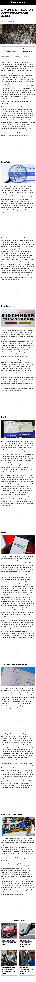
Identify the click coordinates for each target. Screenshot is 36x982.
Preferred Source (11, 51)
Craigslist (22, 697)
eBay (3, 556)
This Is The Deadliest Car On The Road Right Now (9, 942)
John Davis (6, 20)
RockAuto (4, 188)
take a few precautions (20, 708)
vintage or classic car (15, 62)
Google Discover (27, 51)
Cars (2, 7)
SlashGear (32, 326)
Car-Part (3, 441)
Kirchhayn (4, 332)
